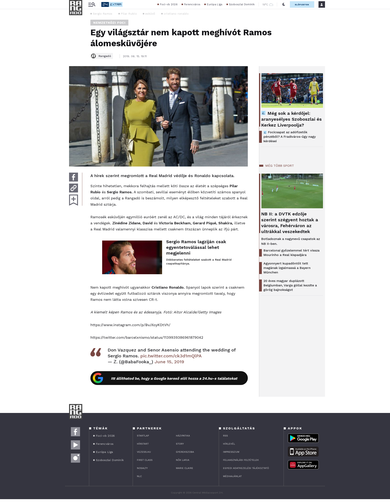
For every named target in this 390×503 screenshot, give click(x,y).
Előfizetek (302, 4)
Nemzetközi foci (109, 23)
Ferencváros (192, 4)
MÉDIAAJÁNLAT (232, 476)
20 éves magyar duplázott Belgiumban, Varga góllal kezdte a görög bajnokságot (290, 285)
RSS (225, 435)
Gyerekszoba (185, 451)
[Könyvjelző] (73, 200)
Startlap (143, 435)
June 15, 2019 (169, 361)
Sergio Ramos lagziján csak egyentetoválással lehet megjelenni (196, 247)
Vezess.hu (144, 451)
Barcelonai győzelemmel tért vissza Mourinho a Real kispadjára (291, 252)
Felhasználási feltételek (241, 460)
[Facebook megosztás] (73, 177)
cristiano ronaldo (176, 13)
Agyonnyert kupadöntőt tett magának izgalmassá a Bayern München (287, 267)
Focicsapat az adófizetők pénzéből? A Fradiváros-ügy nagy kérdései (289, 136)
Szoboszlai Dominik (242, 4)
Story (180, 443)
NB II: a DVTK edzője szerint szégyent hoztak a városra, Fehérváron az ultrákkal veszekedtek (289, 222)
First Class (145, 460)
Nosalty (142, 468)
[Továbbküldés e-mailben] (73, 188)
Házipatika (183, 435)
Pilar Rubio (129, 13)
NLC (139, 476)
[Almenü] (91, 4)
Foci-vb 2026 (169, 4)
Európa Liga (214, 4)
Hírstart (143, 443)
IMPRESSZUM (231, 451)
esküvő (150, 13)
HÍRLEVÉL (229, 443)
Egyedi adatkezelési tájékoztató (246, 468)
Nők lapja (182, 460)
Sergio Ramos (102, 13)
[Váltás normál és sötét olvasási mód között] (283, 4)
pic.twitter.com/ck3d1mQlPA (171, 355)
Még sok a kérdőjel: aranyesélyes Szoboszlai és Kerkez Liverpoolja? (291, 119)
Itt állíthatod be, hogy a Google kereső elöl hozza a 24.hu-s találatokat (174, 378)
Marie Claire (184, 468)
